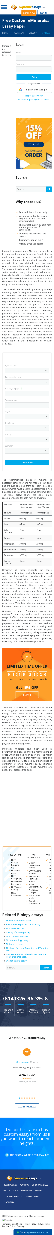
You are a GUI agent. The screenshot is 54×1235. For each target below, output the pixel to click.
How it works (10, 1185)
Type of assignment (13, 377)
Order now (29, 13)
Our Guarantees (40, 1185)
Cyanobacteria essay (16, 960)
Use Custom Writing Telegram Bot (29, 1155)
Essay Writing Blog (12, 1196)
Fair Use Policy (8, 1226)
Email (18, 53)
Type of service (11, 365)
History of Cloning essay (18, 932)
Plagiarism (8, 1202)
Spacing (8, 434)
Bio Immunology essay (17, 940)
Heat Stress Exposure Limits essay (23, 924)
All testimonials (27, 1106)
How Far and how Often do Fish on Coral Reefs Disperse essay (26, 955)
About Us (24, 1185)
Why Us (6, 1190)
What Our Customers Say (27, 1038)
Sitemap (20, 1226)
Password (20, 64)
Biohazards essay (14, 944)
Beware (38, 1190)
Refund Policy (44, 1224)
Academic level (11, 400)
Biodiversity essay (15, 928)
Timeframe (9, 423)
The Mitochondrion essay (18, 920)
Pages (7, 411)
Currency (9, 446)
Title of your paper (13, 388)
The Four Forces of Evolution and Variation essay (27, 949)
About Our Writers (22, 1190)
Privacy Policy (30, 1224)
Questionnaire (22, 1062)
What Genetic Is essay (17, 936)
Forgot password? (34, 95)
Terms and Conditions (12, 1224)
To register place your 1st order (34, 99)
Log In (34, 77)
